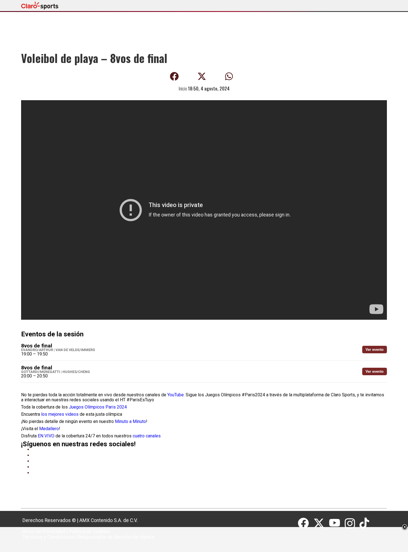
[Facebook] (305, 523)
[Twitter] (321, 523)
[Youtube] (337, 523)
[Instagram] (352, 523)
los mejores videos (60, 414)
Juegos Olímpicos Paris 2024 (98, 407)
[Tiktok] (365, 523)
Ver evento (375, 349)
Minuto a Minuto (130, 421)
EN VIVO (46, 435)
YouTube (175, 394)
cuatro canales (147, 435)
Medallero (49, 428)
